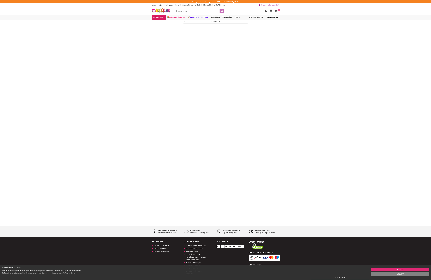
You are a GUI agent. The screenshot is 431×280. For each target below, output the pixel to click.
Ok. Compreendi (214, 53)
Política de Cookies (69, 273)
